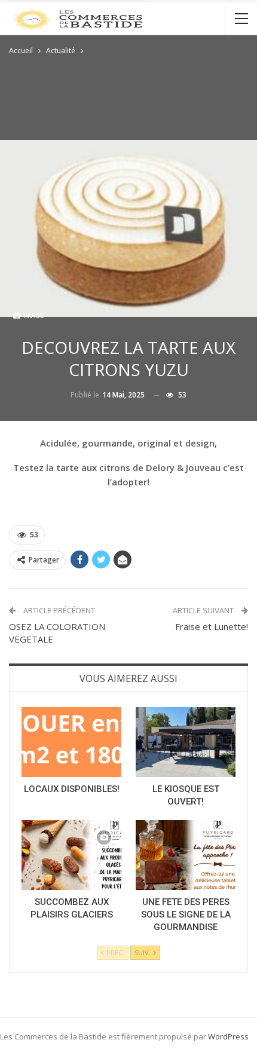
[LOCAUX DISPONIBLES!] (71, 742)
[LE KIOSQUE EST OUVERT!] (185, 742)
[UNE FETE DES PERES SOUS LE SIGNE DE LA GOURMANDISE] (185, 855)
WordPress (228, 1036)
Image (33, 316)
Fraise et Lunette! (211, 626)
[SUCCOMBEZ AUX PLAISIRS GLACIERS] (71, 855)
